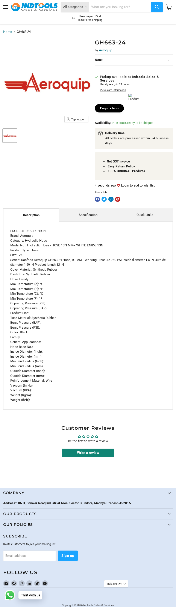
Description (31, 215)
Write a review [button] (88, 453)
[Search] (157, 7)
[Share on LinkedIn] (111, 199)
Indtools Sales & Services (98, 605)
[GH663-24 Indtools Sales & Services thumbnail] (10, 136)
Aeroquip (105, 50)
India (114, 583)
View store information (113, 90)
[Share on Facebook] (97, 199)
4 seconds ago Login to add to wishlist (125, 185)
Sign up (67, 555)
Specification (88, 215)
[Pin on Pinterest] (117, 199)
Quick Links (145, 215)
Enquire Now (109, 108)
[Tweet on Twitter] (104, 199)
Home (7, 32)
